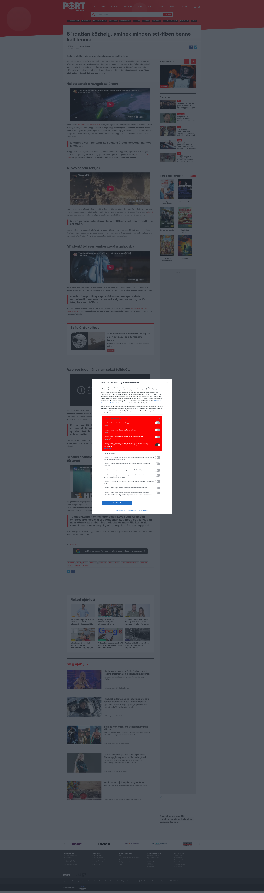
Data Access (132, 510)
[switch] (157, 422)
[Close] (168, 383)
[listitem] (132, 418)
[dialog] (132, 446)
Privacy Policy (143, 510)
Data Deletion (120, 510)
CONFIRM (117, 503)
